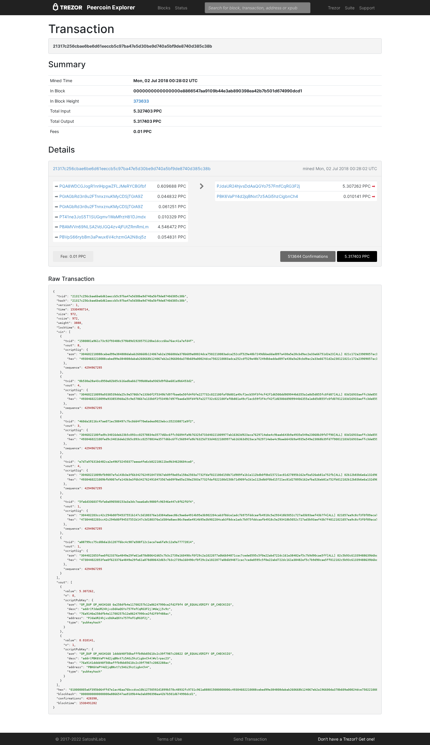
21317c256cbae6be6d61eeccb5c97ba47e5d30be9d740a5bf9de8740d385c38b (132, 168)
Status (181, 7)
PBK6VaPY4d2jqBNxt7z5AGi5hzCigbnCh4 (257, 196)
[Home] (67, 8)
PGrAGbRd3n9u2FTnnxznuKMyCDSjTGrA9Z (101, 196)
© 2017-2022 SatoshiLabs (80, 739)
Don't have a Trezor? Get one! (346, 739)
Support (367, 7)
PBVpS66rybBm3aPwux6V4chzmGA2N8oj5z (102, 236)
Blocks (164, 7)
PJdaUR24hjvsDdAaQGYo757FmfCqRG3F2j (258, 186)
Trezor (334, 7)
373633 (141, 100)
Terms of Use (169, 739)
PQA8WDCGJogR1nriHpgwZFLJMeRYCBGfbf (102, 186)
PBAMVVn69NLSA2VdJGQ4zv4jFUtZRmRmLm (104, 226)
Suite (350, 7)
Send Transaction (250, 739)
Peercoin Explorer (111, 7)
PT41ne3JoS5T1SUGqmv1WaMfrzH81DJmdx (102, 216)
